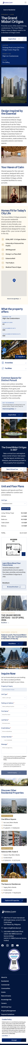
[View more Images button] (23, 554)
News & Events (6, 996)
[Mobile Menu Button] (25, 2)
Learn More (5, 1035)
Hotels (3, 992)
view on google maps (8, 408)
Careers (4, 1003)
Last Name (5, 720)
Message (4, 744)
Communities (5, 988)
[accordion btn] (26, 363)
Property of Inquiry (7, 686)
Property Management (8, 1011)
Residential (5, 981)
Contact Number (7, 737)
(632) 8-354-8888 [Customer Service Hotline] (13, 935)
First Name (5, 711)
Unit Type (4, 500)
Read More (4, 622)
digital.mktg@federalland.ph (12, 928)
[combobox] (3, 740)
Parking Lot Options (7, 703)
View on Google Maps (13, 298)
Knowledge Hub (6, 999)
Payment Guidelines (7, 1014)
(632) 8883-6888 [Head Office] (13, 931)
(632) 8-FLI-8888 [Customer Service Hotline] (15, 939)
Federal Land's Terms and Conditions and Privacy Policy (14, 758)
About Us (4, 977)
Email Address (6, 728)
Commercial (5, 985)
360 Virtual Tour (6, 1007)
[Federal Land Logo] (9, 911)
